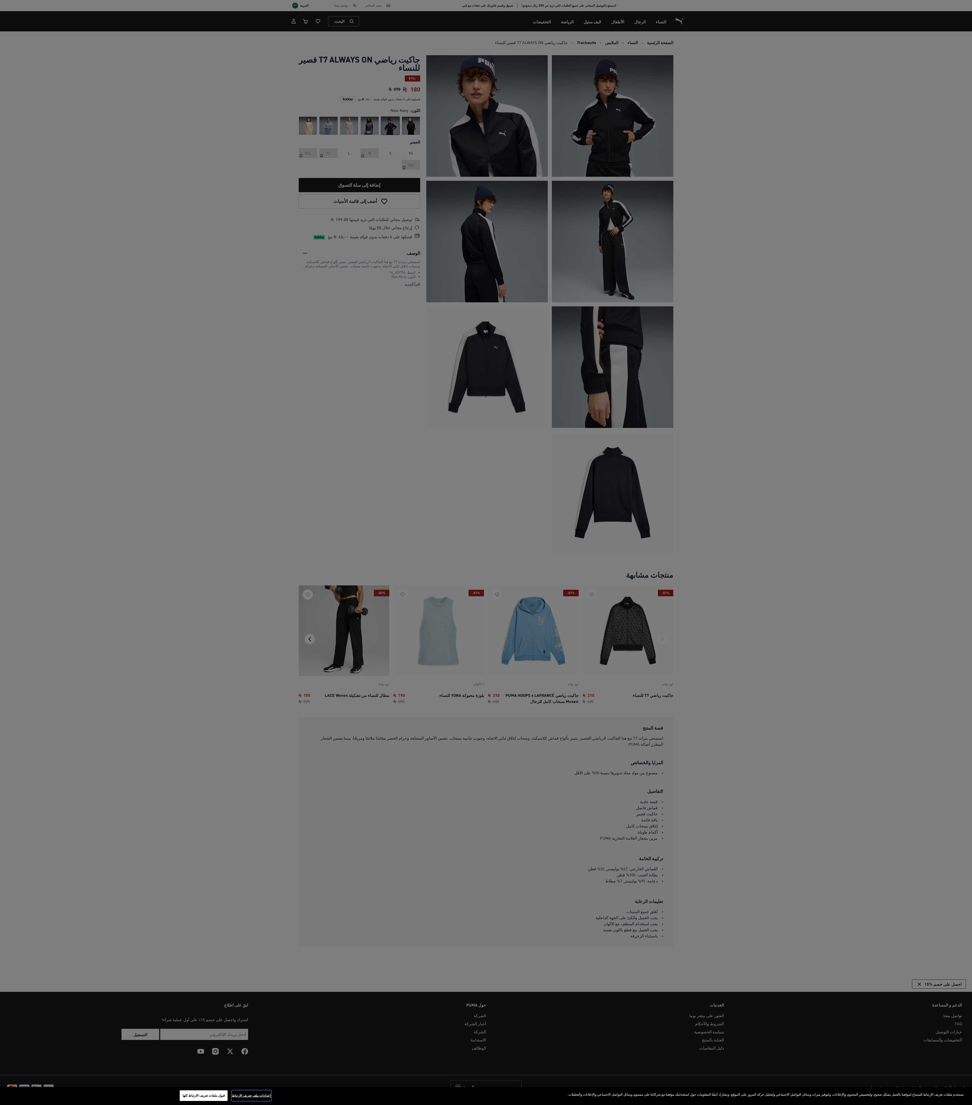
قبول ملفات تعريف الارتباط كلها (204, 1095)
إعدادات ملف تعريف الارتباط (251, 1095)
